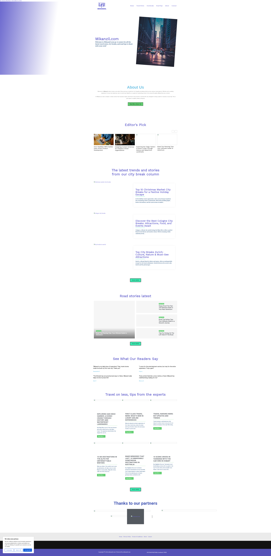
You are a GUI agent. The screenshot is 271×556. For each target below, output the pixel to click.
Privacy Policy (127, 536)
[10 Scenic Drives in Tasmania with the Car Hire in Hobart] (163, 449)
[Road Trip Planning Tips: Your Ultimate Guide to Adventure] (114, 319)
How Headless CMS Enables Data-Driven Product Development (103, 148)
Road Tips (159, 6)
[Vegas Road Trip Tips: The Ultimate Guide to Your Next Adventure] (146, 307)
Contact (174, 6)
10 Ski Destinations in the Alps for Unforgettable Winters (107, 460)
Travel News (140, 6)
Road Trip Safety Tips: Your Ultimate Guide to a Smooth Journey (167, 321)
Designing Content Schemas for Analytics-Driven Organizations (124, 148)
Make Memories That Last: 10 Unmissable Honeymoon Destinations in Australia (134, 460)
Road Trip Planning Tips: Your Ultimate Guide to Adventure (165, 148)
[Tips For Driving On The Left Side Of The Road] (146, 333)
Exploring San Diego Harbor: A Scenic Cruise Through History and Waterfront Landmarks (146, 149)
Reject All (18, 550)
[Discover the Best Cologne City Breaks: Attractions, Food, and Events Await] (99, 213)
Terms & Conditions (137, 536)
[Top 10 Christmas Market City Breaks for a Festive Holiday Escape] (102, 182)
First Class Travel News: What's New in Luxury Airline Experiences (134, 417)
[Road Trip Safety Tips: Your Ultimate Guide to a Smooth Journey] (146, 320)
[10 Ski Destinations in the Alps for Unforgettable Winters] (107, 449)
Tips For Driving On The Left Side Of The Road (166, 334)
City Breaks (150, 6)
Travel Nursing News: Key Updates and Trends (163, 416)
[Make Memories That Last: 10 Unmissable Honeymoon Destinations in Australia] (135, 449)
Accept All (27, 550)
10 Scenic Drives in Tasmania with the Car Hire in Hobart (162, 459)
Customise (9, 550)
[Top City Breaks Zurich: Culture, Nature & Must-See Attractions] (100, 244)
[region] (18, 545)
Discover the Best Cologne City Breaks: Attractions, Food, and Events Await (154, 223)
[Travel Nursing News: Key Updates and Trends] (163, 406)
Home (132, 6)
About (167, 6)
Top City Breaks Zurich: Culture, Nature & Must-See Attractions (152, 254)
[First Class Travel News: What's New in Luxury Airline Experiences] (135, 406)
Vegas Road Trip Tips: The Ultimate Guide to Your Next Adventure (166, 307)
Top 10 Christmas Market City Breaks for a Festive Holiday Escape (153, 192)
